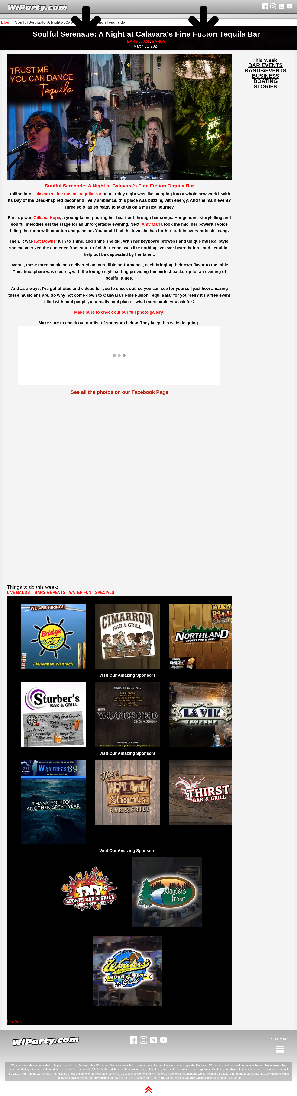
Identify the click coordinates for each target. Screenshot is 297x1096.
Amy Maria (152, 224)
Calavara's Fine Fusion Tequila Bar (66, 194)
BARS (132, 41)
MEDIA (131, 22)
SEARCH (269, 22)
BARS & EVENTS (50, 593)
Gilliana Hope (46, 217)
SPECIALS (104, 593)
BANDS (158, 41)
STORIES (43, 22)
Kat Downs (45, 241)
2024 (145, 41)
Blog (5, 22)
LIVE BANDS (18, 593)
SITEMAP (279, 1039)
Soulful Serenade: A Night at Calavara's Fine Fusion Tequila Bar (119, 185)
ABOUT (249, 22)
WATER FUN (80, 593)
